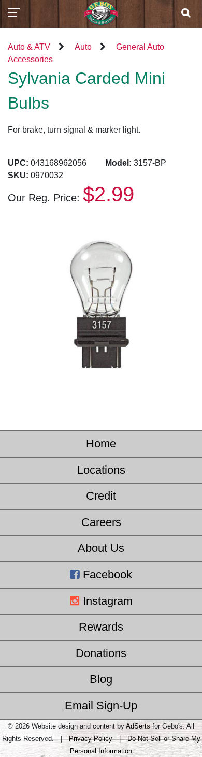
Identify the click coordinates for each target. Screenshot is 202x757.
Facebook (106, 574)
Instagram (106, 600)
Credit (101, 495)
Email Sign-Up (101, 705)
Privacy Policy (90, 739)
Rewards (101, 626)
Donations (101, 653)
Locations (101, 469)
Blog (101, 679)
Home (101, 443)
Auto (83, 46)
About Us (101, 548)
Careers (101, 522)
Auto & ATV (29, 46)
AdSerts (138, 726)
